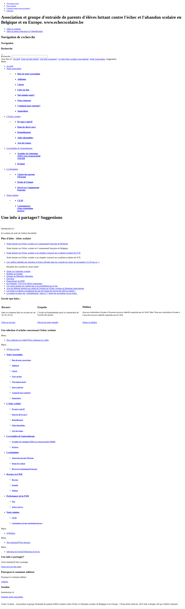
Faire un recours (8, 322)
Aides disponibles (25, 138)
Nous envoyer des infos (11, 567)
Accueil (16, 59)
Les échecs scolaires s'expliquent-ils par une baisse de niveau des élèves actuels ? (41, 291)
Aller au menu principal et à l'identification (25, 31)
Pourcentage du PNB (16, 281)
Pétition (15, 491)
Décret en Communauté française (24, 469)
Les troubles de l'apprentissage (21, 436)
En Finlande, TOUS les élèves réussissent (24, 283)
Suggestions (22, 111)
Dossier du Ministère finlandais (20, 276)
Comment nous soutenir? (28, 106)
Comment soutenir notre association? (18, 8)
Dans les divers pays (26, 127)
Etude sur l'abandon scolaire (18, 271)
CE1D (20, 200)
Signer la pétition (89, 322)
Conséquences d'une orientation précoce (25, 208)
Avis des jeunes (24, 143)
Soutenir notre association (12, 597)
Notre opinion (13, 512)
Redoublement (24, 132)
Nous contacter (11, 6)
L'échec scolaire (14, 403)
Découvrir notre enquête (48, 322)
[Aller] (2, 54)
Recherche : (6, 56)
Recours (15, 480)
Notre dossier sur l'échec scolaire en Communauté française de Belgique (37, 244)
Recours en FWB (14, 474)
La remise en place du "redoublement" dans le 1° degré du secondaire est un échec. (42, 293)
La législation (13, 452)
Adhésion (21, 79)
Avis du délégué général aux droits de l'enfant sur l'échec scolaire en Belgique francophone (45, 288)
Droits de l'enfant (25, 182)
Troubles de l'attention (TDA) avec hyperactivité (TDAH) (28, 156)
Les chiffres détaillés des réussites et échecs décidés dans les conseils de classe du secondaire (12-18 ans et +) (53, 262)
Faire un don (23, 90)
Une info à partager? (48, 59)
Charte (20, 84)
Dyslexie (21, 164)
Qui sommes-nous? (13, 3)
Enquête (15, 485)
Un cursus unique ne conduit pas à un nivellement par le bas (32, 286)
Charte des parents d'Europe (23, 458)
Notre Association (97, 59)
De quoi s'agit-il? (25, 122)
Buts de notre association (28, 74)
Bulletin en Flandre (15, 274)
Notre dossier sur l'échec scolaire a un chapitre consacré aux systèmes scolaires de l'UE (44, 253)
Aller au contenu (14, 29)
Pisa (13, 502)
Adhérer (4, 582)
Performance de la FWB (18, 496)
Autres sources (17, 507)
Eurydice (10, 278)
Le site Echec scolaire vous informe (73, 59)
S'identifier (10, 11)
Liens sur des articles (30, 59)
